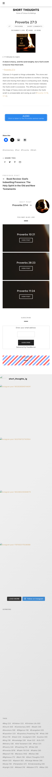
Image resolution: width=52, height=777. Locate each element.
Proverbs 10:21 (26, 234)
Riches (34, 754)
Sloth (7, 760)
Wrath (34, 150)
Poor (37, 744)
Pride (34, 747)
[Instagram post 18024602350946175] (26, 516)
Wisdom (33, 767)
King (7, 740)
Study (8, 764)
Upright (8, 767)
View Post (26, 240)
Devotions (9, 730)
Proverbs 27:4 (26, 204)
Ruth (21, 757)
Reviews (21, 754)
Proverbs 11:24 (26, 290)
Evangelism (37, 730)
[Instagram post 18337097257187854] (26, 463)
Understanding (37, 764)
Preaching (22, 747)
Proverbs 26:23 (26, 262)
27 (9, 26)
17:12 (5, 96)
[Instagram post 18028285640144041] (26, 410)
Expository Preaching (28, 733)
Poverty (9, 747)
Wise (44, 767)
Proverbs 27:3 (9, 70)
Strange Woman (34, 760)
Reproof (9, 754)
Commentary (9, 150)
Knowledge (19, 740)
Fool (17, 150)
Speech (19, 760)
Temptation (20, 764)
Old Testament (24, 744)
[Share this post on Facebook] (5, 162)
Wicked (20, 767)
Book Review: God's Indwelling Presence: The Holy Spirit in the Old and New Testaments (26, 183)
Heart (17, 737)
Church (8, 727)
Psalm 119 (23, 750)
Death (37, 727)
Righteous (9, 757)
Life (41, 740)
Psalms (36, 750)
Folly (44, 733)
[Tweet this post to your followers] (10, 162)
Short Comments (34, 26)
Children (18, 723)
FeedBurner (31, 347)
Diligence (23, 730)
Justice (42, 737)
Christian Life (33, 723)
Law (31, 740)
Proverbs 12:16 (42, 93)
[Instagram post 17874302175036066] (26, 569)
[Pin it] (15, 162)
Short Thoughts (35, 757)
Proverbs (19, 26)
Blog (7, 723)
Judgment (29, 737)
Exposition (10, 733)
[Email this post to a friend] (20, 162)
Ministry (9, 744)
